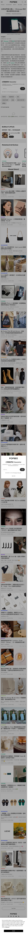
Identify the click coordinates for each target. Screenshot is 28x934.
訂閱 (22, 469)
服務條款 (16, 472)
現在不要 (13, 476)
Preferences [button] (7, 927)
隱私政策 (19, 472)
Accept (13, 930)
